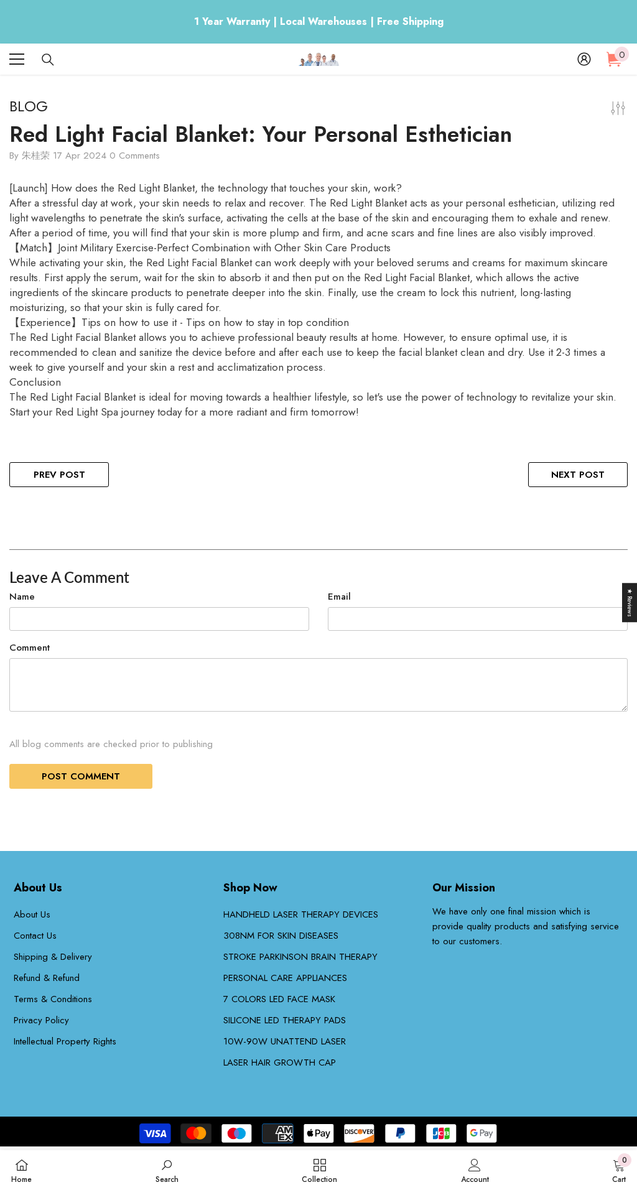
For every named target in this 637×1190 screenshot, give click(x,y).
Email (339, 596)
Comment (29, 647)
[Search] (47, 59)
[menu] (16, 59)
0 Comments (134, 155)
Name (22, 596)
